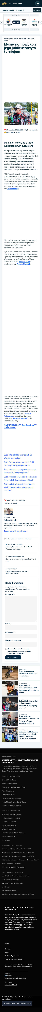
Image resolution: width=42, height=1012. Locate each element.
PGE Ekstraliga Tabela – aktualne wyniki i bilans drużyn (20, 860)
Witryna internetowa (13, 640)
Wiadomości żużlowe (9, 891)
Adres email (10, 632)
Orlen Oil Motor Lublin (9, 780)
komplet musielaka (18, 500)
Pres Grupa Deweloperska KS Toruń (13, 787)
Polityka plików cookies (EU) (15, 959)
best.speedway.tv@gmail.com (15, 978)
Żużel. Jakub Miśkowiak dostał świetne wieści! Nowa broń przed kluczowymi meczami (19, 487)
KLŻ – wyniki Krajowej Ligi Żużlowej (13, 867)
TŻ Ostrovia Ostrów (8, 829)
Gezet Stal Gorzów (8, 795)
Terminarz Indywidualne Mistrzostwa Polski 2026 (18, 856)
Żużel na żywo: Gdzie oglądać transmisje (15, 876)
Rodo (7, 952)
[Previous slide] (40, 22)
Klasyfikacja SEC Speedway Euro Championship (18, 852)
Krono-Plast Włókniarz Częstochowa (14, 802)
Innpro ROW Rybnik (8, 836)
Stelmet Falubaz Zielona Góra (11, 806)
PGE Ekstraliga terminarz (10, 880)
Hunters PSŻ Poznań (9, 822)
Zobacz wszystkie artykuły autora (15, 531)
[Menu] (37, 3)
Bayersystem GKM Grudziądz (12, 798)
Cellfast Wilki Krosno (9, 825)
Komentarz (10, 594)
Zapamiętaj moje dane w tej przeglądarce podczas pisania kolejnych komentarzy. (19, 651)
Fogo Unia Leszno (8, 791)
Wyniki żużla (6, 887)
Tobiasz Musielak (23, 264)
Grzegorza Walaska (20, 418)
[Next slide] (1, 22)
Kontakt (7, 949)
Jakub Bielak (15, 132)
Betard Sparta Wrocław (9, 784)
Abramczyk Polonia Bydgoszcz (12, 814)
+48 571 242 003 (11, 985)
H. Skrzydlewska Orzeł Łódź (11, 818)
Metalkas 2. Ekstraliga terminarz (12, 883)
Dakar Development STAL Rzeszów (13, 833)
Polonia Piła (6, 840)
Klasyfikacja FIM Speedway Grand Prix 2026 (16, 849)
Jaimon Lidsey (12, 189)
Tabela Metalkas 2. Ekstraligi (11, 864)
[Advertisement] (21, 78)
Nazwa (8, 624)
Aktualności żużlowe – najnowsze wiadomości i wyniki (19, 39)
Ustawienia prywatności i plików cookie (17, 1003)
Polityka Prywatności (12, 956)
